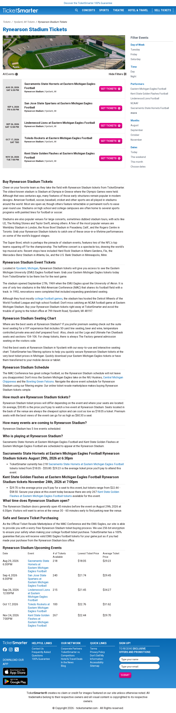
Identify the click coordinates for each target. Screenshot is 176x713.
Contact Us (38, 648)
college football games (49, 298)
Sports (104, 10)
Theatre (118, 10)
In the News (67, 662)
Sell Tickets (162, 10)
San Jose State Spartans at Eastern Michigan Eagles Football (38, 580)
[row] (64, 89)
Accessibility (96, 662)
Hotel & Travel (138, 10)
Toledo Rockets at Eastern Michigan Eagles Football (39, 608)
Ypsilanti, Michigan (27, 268)
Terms (93, 648)
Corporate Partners (71, 648)
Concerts (88, 10)
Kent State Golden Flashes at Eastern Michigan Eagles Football (39, 620)
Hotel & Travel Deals (71, 659)
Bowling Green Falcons (40, 381)
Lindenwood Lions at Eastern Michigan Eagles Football (39, 595)
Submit (125, 675)
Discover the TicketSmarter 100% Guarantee (88, 3)
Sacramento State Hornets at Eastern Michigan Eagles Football (86, 464)
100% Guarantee (41, 659)
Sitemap (94, 665)
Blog (63, 665)
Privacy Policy (97, 652)
